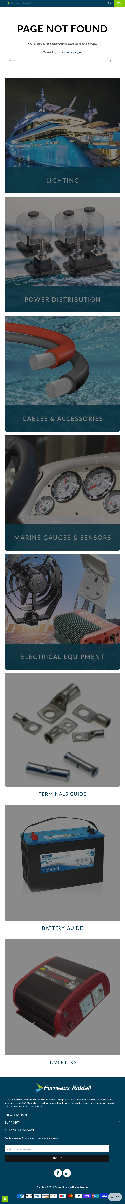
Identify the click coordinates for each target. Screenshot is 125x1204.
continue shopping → (71, 52)
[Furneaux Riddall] (18, 3)
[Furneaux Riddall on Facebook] (58, 1173)
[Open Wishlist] (5, 1199)
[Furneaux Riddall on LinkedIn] (67, 1173)
